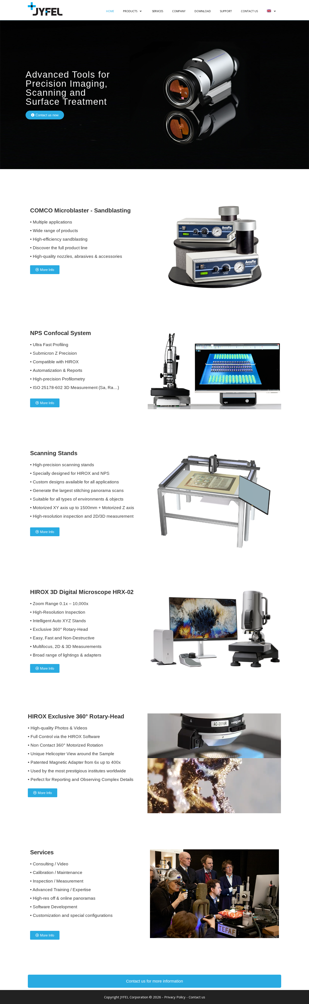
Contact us (197, 997)
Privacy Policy (174, 997)
